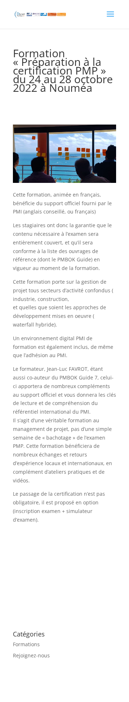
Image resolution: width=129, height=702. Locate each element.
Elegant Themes (50, 691)
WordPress (101, 691)
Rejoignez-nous (31, 655)
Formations (26, 644)
